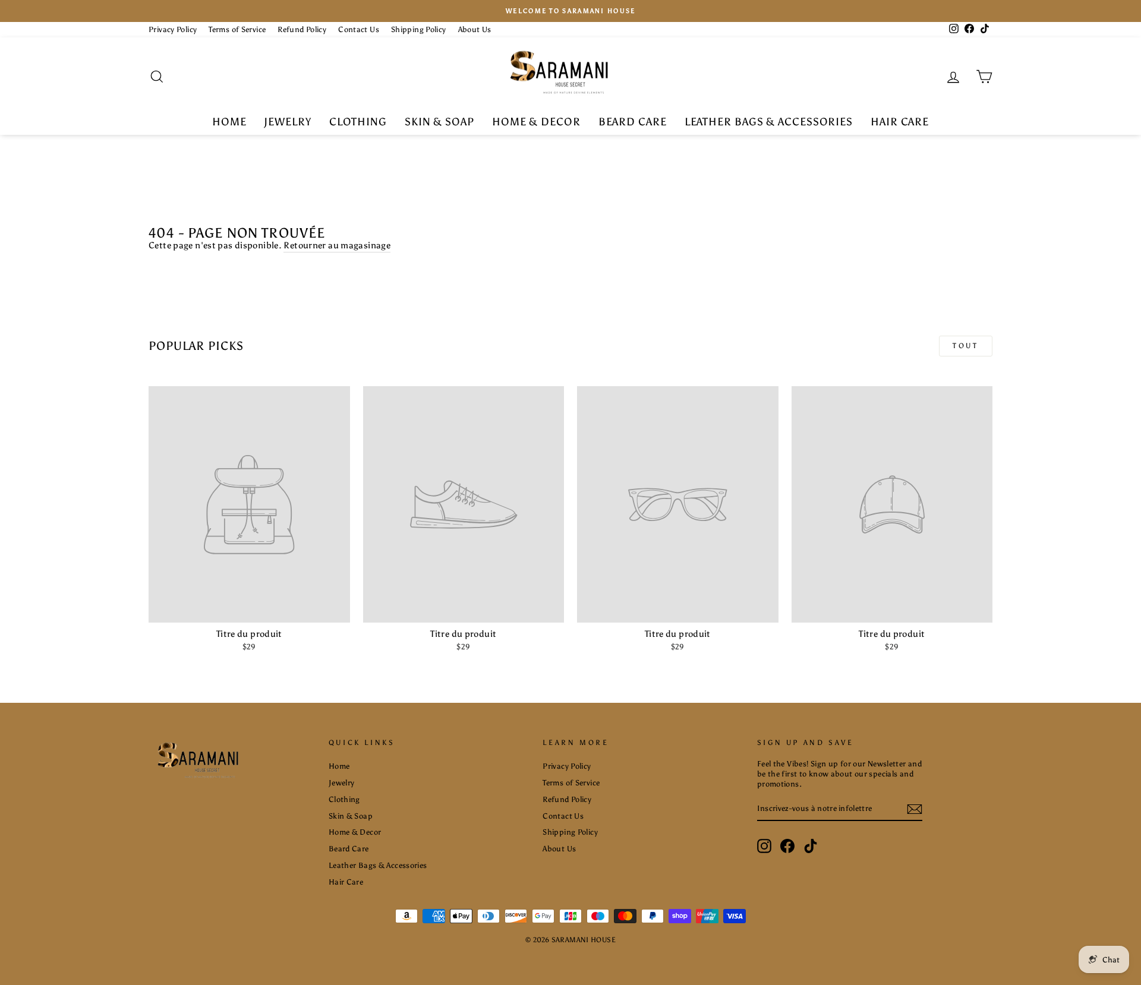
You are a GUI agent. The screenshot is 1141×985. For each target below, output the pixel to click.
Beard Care (632, 121)
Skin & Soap (439, 121)
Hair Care (900, 121)
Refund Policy (302, 29)
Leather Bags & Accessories (769, 121)
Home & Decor (536, 121)
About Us (474, 29)
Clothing (358, 121)
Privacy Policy (173, 29)
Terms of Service (237, 29)
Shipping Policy (418, 29)
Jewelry (287, 121)
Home (229, 121)
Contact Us (358, 29)
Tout (965, 346)
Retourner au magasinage (336, 245)
